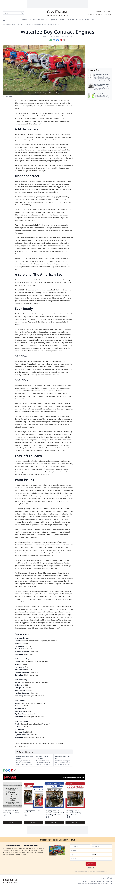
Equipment (54, 20)
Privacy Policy (108, 881)
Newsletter (99, 14)
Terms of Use (100, 881)
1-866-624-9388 (79, 777)
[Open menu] (4, 20)
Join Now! (91, 864)
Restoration (35, 20)
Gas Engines (20, 24)
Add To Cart (12, 822)
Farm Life (44, 20)
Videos (81, 20)
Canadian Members (83, 870)
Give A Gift (108, 14)
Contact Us (86, 881)
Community (72, 20)
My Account (108, 11)
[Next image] (83, 71)
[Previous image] (5, 71)
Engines (25, 20)
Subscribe (99, 11)
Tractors (63, 20)
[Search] (22, 13)
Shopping (91, 14)
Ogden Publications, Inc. (105, 883)
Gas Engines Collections (33, 24)
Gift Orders (91, 867)
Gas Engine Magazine (9, 24)
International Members (97, 870)
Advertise (92, 881)
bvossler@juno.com (22, 746)
